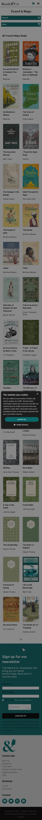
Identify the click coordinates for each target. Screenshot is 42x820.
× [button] (37, 394)
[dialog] (21, 410)
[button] (21, 424)
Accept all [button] (21, 419)
